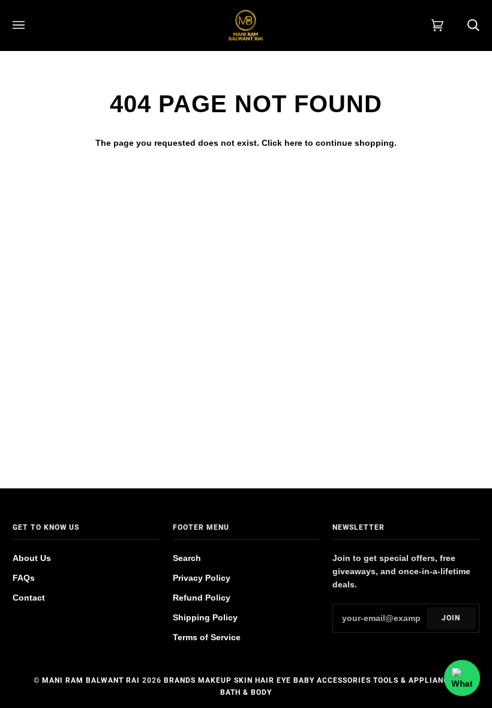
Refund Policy (201, 597)
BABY (303, 680)
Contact (29, 597)
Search (187, 558)
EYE (284, 680)
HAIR (264, 680)
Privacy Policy (201, 578)
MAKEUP (215, 680)
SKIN (243, 680)
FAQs (24, 578)
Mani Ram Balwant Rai (91, 680)
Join (451, 618)
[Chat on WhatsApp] (462, 678)
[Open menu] (31, 25)
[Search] (461, 25)
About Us (32, 558)
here (293, 143)
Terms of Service (207, 637)
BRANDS (180, 680)
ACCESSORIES (344, 680)
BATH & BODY (246, 692)
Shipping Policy (205, 617)
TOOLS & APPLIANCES (415, 680)
